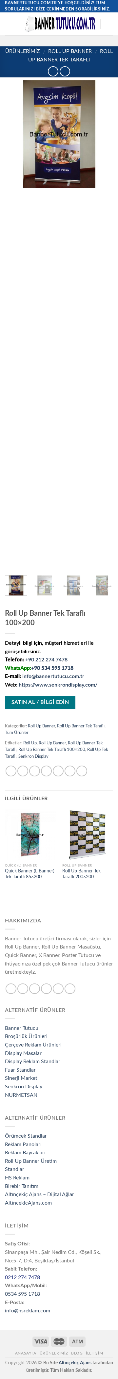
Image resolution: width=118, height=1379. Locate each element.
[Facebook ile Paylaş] (22, 771)
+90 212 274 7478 (46, 659)
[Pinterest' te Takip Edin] (76, 41)
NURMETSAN (21, 1095)
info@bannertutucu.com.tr (53, 676)
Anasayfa (25, 1353)
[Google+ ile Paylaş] (70, 771)
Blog (77, 1353)
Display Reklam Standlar (32, 1061)
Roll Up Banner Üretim (31, 1161)
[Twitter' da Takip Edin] (50, 41)
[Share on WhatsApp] (11, 771)
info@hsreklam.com (27, 1310)
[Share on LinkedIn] (81, 771)
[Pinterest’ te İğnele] (58, 771)
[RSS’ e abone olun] (84, 41)
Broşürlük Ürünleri (26, 1036)
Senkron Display (33, 756)
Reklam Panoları (23, 1144)
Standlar (14, 1169)
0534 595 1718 (22, 1294)
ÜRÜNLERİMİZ (22, 51)
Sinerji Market (21, 1078)
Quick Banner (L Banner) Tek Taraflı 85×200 (29, 874)
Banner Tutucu (21, 1028)
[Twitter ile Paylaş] (34, 771)
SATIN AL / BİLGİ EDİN (40, 702)
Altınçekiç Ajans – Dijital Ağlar (39, 1194)
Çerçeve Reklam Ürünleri (33, 1044)
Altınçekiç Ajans (75, 1362)
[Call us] (67, 41)
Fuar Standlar (20, 1070)
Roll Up (30, 743)
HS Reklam (17, 1177)
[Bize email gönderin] (59, 41)
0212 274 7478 (22, 1277)
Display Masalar (23, 1053)
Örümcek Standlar (26, 1136)
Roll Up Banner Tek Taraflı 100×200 (51, 750)
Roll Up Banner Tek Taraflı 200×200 (81, 874)
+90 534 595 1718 (52, 668)
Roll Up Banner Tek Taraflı (81, 726)
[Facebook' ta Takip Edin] (33, 41)
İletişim (94, 1353)
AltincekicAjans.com (28, 1203)
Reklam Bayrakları (25, 1152)
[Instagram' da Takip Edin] (42, 41)
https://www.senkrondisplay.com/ (58, 685)
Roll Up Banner (70, 51)
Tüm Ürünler (17, 733)
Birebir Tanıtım (21, 1186)
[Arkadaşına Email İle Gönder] (46, 771)
